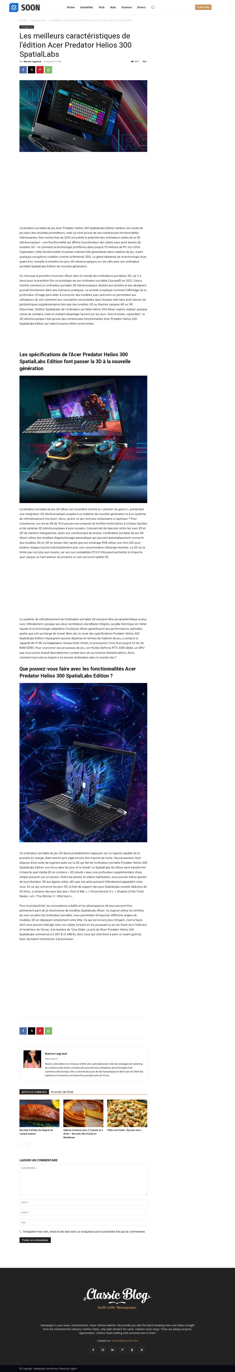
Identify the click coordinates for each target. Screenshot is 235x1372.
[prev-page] (21, 1144)
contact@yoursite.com (124, 1340)
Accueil (23, 20)
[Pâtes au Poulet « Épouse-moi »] (127, 1113)
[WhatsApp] (48, 69)
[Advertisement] (83, 162)
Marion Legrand (32, 61)
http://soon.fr (51, 1059)
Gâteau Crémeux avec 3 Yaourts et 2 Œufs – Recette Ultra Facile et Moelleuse (83, 1134)
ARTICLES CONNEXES (34, 1092)
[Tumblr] (132, 1350)
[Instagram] (102, 1350)
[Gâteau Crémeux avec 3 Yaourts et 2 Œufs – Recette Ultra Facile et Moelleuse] (83, 1113)
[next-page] (27, 1144)
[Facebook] (23, 69)
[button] (152, 7)
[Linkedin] (112, 1350)
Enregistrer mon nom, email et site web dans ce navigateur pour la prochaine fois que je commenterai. (84, 1231)
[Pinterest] (40, 69)
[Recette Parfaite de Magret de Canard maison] (39, 1113)
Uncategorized (38, 20)
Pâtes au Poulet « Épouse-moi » (124, 1130)
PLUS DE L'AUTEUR (62, 1092)
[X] (31, 69)
